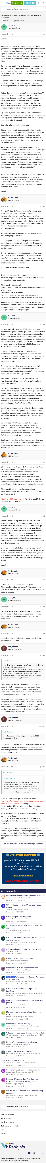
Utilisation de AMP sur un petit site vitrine (22, 968)
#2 (44, 206)
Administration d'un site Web (21, 919)
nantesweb (10, 993)
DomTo (8, 1053)
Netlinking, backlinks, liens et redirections (28, 993)
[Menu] (3, 3)
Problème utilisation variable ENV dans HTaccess (25, 896)
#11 (43, 767)
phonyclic (9, 981)
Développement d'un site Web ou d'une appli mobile (26, 1035)
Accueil (3, 1133)
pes (7, 1095)
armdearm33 (10, 930)
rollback (8, 1017)
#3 (44, 324)
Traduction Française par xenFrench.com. (14, 1161)
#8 (44, 633)
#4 (44, 462)
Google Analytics (18, 1084)
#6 (44, 580)
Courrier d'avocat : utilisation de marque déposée (25, 1070)
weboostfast (10, 970)
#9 (44, 655)
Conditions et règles (8, 1122)
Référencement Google (23, 970)
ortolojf (8, 919)
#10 (43, 726)
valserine (9, 1044)
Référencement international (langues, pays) (26, 1026)
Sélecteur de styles (7, 1114)
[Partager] (40, 34)
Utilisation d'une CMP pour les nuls (19, 958)
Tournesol (9, 951)
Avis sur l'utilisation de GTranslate (19, 1051)
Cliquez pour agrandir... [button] (23, 792)
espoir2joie (10, 1063)
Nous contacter (6, 1118)
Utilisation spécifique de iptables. (18, 917)
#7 (44, 607)
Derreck (8, 1084)
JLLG (8, 942)
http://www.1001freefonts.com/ (13, 499)
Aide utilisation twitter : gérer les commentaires (24, 949)
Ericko (8, 1005)
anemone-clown (11, 898)
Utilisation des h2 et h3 (15, 1061)
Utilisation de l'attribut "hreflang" (18, 1024)
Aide (2, 1130)
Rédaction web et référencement (24, 981)
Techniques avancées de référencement (24, 942)
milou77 (5, 21)
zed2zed (9, 909)
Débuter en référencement (22, 1044)
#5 (44, 516)
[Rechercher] (43, 3)
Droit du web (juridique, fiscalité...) (23, 1017)
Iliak (7, 961)
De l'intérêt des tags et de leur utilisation (21, 1042)
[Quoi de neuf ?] (38, 3)
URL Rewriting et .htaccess (27, 898)
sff (7, 1035)
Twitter (16, 951)
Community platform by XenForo (20, 1159)
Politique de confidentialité (10, 1126)
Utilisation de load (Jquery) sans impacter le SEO (25, 1033)
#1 (44, 34)
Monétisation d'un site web (19, 961)
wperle (8, 1026)
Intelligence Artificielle (20, 909)
